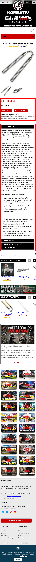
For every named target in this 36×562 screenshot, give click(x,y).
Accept (18, 559)
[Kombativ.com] (18, 12)
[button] (34, 260)
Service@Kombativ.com (14, 496)
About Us (3, 531)
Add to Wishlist (21, 110)
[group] (7, 272)
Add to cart (6, 110)
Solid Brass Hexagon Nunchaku (7, 313)
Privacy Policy (4, 535)
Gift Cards (21, 531)
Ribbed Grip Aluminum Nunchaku (23, 277)
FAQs (19, 535)
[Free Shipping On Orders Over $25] (18, 26)
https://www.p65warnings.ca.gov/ (14, 233)
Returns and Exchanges (7, 538)
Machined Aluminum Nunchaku (7, 277)
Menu (4, 37)
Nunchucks (14, 255)
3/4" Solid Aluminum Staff (23, 313)
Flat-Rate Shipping (23, 533)
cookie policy (24, 556)
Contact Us (4, 533)
